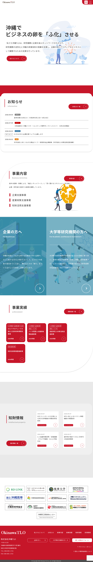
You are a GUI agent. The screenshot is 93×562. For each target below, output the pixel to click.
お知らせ (51, 532)
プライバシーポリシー (85, 547)
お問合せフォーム (83, 540)
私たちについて (14, 58)
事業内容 (71, 178)
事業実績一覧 (72, 311)
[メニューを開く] (90, 2)
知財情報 (78, 532)
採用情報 (88, 532)
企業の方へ (37, 540)
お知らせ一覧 (76, 106)
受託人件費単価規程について (83, 551)
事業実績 (69, 532)
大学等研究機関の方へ (59, 540)
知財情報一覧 (14, 443)
